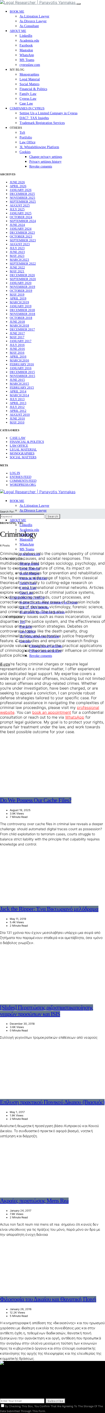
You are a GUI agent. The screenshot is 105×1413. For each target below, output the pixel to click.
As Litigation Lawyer (34, 16)
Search (53, 516)
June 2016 (17, 349)
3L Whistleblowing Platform (39, 147)
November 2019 (22, 287)
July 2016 (17, 345)
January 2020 (21, 283)
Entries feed (20, 477)
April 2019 (18, 298)
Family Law (28, 94)
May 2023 (17, 256)
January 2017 (21, 341)
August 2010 (20, 414)
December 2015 (22, 372)
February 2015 (22, 387)
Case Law (26, 103)
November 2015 (22, 376)
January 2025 (21, 213)
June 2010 (17, 418)
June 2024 (17, 225)
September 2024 (23, 221)
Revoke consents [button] (40, 166)
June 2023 (17, 252)
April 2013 (18, 403)
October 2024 (21, 217)
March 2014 (19, 395)
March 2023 (19, 259)
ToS (22, 132)
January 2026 (21, 190)
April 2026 (18, 186)
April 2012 (18, 411)
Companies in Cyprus (27, 108)
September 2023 (23, 240)
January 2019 (21, 306)
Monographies (29, 74)
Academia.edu (29, 40)
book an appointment (51, 712)
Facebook (26, 45)
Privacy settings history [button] (45, 161)
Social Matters (29, 84)
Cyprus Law (28, 98)
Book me (17, 11)
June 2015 (17, 380)
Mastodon (26, 50)
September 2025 (23, 201)
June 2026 (17, 182)
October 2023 (21, 236)
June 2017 (17, 333)
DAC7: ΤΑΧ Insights (34, 118)
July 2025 (17, 209)
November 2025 (22, 198)
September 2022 (23, 263)
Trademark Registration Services (42, 123)
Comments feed (23, 481)
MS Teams (27, 60)
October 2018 (21, 318)
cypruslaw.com (30, 65)
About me (18, 31)
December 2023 (22, 232)
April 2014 (18, 391)
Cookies (25, 152)
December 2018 (22, 310)
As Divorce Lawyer (33, 21)
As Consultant (29, 26)
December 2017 (22, 329)
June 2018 (17, 321)
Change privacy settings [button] (45, 157)
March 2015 (19, 383)
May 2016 (17, 352)
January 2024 (21, 228)
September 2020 (23, 279)
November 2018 (22, 314)
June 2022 (17, 267)
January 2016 (21, 368)
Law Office (27, 142)
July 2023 (17, 248)
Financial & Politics (33, 89)
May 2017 (17, 337)
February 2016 (22, 364)
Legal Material (30, 79)
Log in (15, 473)
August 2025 (20, 205)
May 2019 (17, 294)
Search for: (7, 511)
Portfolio (26, 137)
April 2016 (18, 356)
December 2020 (22, 275)
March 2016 (19, 360)
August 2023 (20, 244)
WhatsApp (27, 55)
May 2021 (17, 271)
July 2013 (17, 399)
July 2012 (17, 407)
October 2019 (21, 290)
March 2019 (19, 302)
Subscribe (55, 1401)
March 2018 (19, 325)
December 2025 (22, 194)
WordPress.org (23, 484)
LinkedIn (26, 36)
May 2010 (17, 422)
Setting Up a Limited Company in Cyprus (48, 113)
